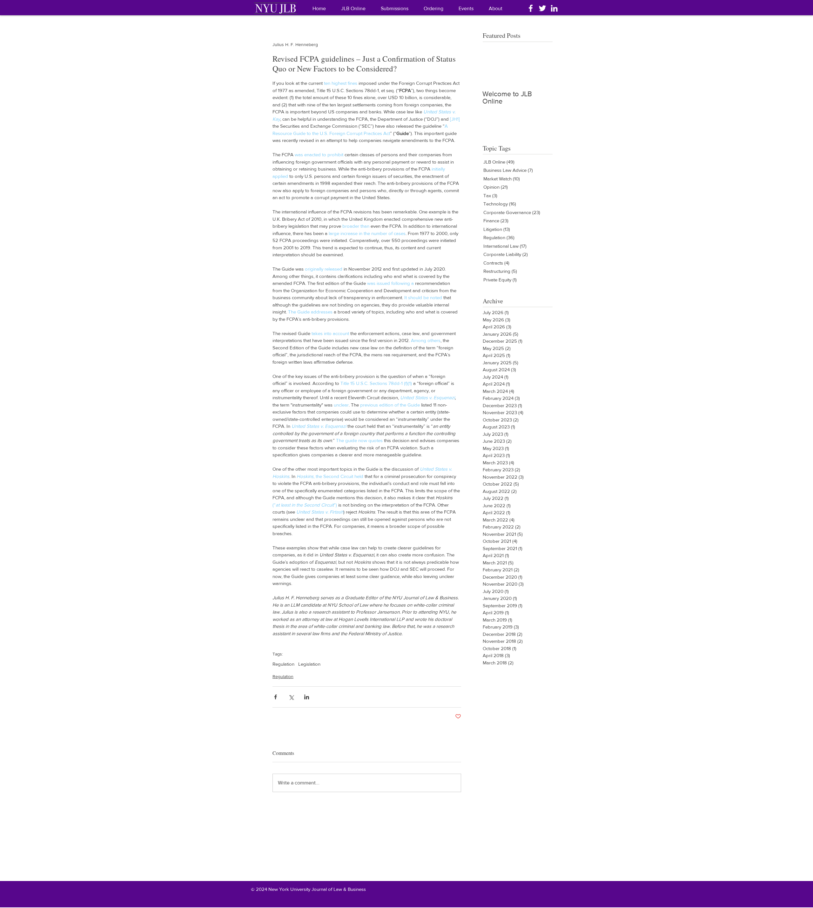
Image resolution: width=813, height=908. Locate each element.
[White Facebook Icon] (530, 8)
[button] (495, 8)
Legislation (309, 664)
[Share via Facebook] (275, 697)
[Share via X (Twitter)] (291, 697)
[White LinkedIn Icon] (554, 8)
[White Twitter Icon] (542, 8)
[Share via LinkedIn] (307, 697)
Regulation (283, 664)
